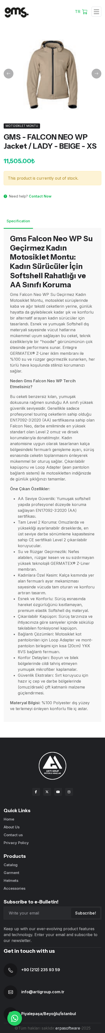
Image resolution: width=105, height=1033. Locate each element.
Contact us (13, 835)
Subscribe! (85, 913)
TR (77, 11)
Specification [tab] (18, 221)
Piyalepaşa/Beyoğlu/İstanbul (48, 1013)
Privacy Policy (16, 842)
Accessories (14, 888)
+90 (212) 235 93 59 (40, 969)
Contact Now (40, 196)
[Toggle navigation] (96, 12)
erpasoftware (67, 1028)
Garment (11, 872)
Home (9, 819)
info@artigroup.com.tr (42, 991)
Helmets (11, 880)
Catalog (11, 864)
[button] (8, 74)
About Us (12, 827)
